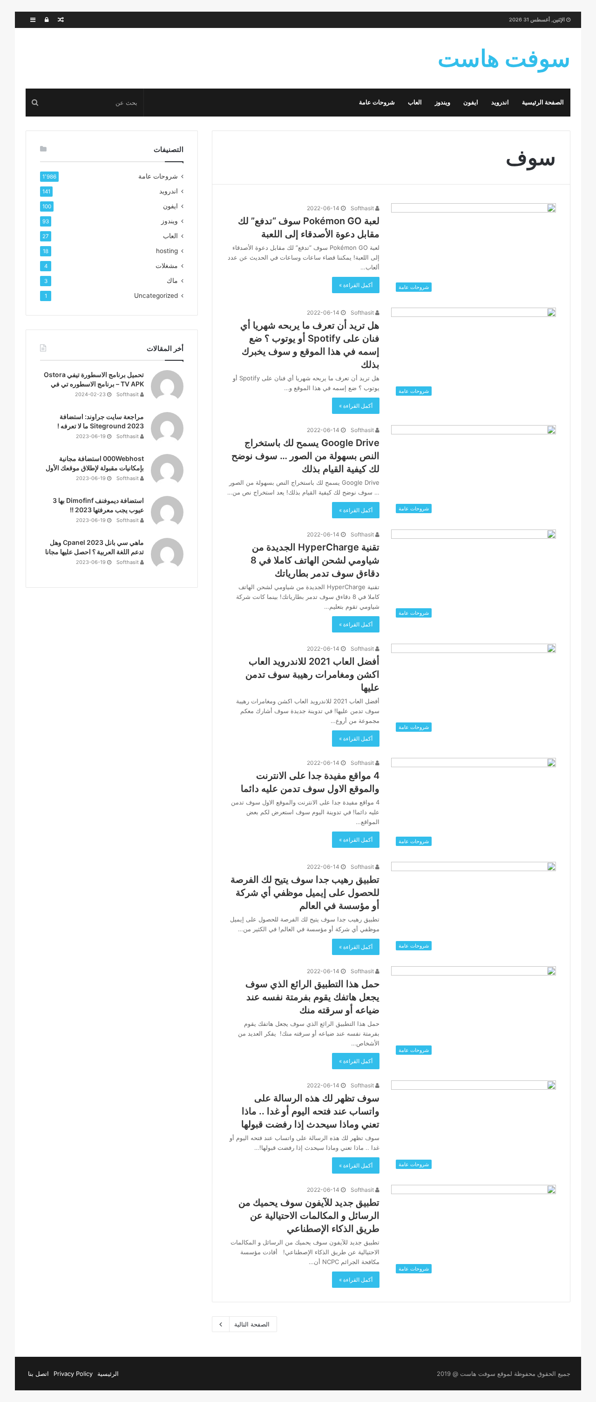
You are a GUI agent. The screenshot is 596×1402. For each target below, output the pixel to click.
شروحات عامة (377, 102)
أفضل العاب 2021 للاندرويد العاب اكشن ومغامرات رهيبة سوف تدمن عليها (312, 674)
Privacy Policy (73, 1373)
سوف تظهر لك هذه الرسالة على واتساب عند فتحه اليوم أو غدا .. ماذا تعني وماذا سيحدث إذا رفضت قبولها (310, 1111)
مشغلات (167, 265)
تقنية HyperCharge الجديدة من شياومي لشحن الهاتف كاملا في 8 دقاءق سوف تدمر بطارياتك (315, 560)
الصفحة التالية (252, 1324)
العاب (415, 102)
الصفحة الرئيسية (543, 102)
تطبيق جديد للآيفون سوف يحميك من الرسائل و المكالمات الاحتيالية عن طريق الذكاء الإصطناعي (308, 1215)
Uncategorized (156, 295)
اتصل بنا (38, 1373)
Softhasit (363, 208)
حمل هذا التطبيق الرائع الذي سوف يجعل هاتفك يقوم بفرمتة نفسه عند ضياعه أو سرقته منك (312, 997)
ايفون (470, 102)
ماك (172, 280)
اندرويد (500, 102)
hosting (167, 250)
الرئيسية (108, 1373)
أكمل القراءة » (355, 285)
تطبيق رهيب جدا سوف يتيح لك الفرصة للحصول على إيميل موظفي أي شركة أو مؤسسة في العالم (304, 892)
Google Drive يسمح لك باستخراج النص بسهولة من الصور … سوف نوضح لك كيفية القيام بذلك (305, 455)
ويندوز (442, 102)
